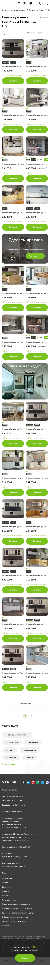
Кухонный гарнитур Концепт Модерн (18, 66)
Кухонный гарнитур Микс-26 (14, 212)
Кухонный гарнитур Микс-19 (14, 624)
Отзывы (5, 882)
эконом (29, 757)
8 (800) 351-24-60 (14, 800)
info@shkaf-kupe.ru (16, 805)
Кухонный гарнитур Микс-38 (14, 293)
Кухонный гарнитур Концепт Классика (19, 673)
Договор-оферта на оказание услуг (18, 913)
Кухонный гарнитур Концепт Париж (18, 575)
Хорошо (25, 958)
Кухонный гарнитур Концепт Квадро (18, 526)
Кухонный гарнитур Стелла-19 (15, 429)
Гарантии (6, 895)
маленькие (33, 742)
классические (30, 750)
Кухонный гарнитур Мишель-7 (15, 115)
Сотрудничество (9, 900)
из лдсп (9, 750)
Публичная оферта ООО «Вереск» (17, 908)
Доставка (6, 887)
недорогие (11, 757)
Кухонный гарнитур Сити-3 (14, 478)
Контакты (6, 926)
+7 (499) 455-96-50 (15, 796)
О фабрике (7, 878)
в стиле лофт (12, 742)
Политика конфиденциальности (16, 904)
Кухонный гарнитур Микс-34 (14, 164)
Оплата (5, 891)
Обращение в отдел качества (15, 917)
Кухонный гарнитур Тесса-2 (14, 342)
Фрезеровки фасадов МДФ (14, 921)
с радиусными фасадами (17, 735)
